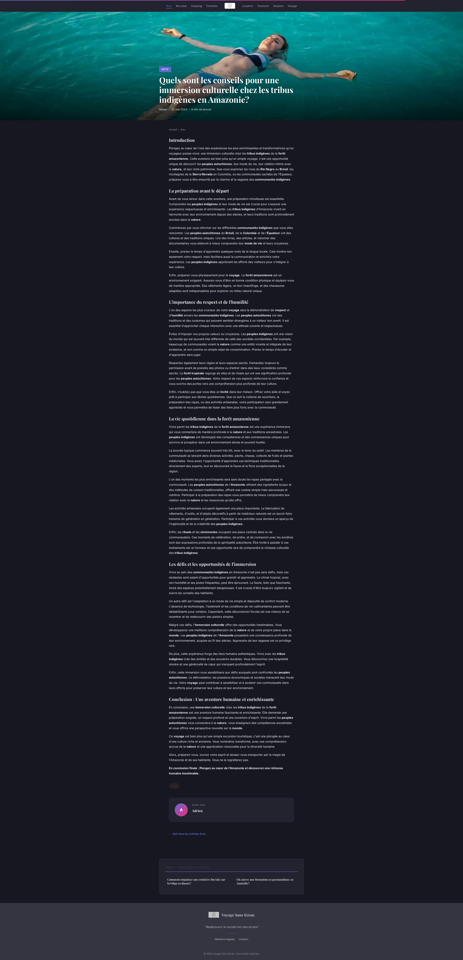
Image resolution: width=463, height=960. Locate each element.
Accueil (173, 129)
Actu (169, 5)
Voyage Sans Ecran (238, 914)
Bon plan (181, 5)
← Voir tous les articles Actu (187, 834)
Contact (243, 939)
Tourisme (263, 5)
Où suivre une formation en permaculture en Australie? (265, 881)
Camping (196, 5)
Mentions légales (225, 939)
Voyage (292, 5)
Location (247, 5)
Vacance (278, 5)
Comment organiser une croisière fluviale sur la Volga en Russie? (196, 881)
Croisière (211, 5)
